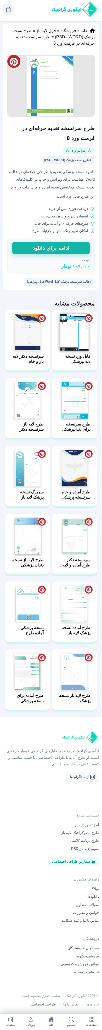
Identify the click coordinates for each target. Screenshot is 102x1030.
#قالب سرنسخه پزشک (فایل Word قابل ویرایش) (59, 281)
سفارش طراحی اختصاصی (71, 861)
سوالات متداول (87, 905)
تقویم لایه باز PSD (85, 849)
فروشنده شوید (87, 956)
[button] (51, 86)
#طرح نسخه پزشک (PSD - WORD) (67, 160)
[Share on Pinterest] (89, 318)
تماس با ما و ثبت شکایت (80, 920)
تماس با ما (71, 1004)
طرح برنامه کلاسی (84, 840)
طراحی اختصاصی (43, 1004)
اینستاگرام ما (79, 777)
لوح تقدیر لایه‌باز (87, 825)
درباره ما (92, 1004)
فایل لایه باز (46, 30)
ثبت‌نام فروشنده (86, 972)
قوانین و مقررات (86, 912)
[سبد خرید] (8, 9)
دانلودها (93, 897)
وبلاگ (94, 889)
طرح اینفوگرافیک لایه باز (80, 833)
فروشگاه (68, 30)
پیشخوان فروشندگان (83, 948)
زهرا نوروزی (79, 150)
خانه (84, 30)
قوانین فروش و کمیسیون (79, 964)
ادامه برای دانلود (51, 248)
